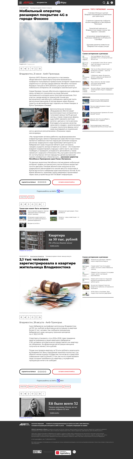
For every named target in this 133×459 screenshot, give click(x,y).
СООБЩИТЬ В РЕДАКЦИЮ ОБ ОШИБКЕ (76, 425)
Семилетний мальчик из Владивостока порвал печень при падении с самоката (98, 30)
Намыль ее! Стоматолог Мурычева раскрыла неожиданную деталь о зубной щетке (101, 280)
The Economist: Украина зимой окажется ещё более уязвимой (99, 100)
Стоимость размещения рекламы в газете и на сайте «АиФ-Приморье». (67, 423)
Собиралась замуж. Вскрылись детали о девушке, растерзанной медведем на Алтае (101, 77)
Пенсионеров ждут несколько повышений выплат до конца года (100, 126)
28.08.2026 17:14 (24, 256)
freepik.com (31, 64)
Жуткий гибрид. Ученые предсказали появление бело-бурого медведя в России (102, 89)
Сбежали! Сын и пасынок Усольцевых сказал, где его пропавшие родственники (102, 274)
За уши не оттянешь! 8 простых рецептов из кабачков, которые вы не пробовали (102, 286)
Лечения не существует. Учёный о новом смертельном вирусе (101, 260)
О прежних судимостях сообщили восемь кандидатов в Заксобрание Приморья (98, 22)
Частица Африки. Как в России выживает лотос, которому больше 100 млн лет (101, 57)
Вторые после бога (33, 223)
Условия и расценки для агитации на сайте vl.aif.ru (47, 425)
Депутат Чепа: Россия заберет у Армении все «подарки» (100, 119)
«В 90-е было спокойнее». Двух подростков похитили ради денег (101, 292)
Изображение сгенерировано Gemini (30, 312)
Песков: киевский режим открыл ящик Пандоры (100, 107)
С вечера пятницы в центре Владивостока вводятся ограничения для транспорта (98, 14)
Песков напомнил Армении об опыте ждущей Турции (101, 113)
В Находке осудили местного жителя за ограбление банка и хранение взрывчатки (37, 219)
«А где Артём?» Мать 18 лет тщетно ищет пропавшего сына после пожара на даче (101, 64)
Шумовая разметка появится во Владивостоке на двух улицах (98, 45)
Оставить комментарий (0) (67, 182)
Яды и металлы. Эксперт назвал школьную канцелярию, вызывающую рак (100, 83)
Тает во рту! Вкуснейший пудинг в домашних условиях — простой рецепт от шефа (101, 70)
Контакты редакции (37, 423)
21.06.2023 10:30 (24, 8)
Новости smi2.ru (25, 250)
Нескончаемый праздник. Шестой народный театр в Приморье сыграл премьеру (38, 212)
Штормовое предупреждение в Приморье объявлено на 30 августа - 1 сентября (98, 37)
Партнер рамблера (48, 451)
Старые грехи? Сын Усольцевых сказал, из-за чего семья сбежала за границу (102, 267)
